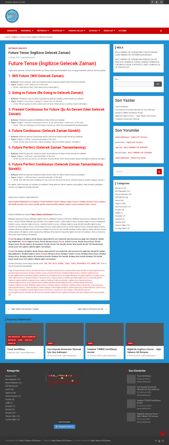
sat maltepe (68, 290)
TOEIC (73, 263)
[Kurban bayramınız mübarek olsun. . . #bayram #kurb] (69, 403)
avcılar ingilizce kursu (16, 275)
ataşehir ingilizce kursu (89, 273)
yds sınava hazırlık (97, 292)
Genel (117, 200)
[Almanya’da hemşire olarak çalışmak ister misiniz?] (69, 397)
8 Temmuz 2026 (133, 356)
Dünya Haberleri (121, 194)
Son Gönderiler (137, 370)
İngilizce (22, 48)
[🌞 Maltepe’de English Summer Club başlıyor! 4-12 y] (78, 397)
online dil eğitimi (32, 287)
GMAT (93, 263)
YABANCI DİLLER (75, 31)
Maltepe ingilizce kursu (38, 285)
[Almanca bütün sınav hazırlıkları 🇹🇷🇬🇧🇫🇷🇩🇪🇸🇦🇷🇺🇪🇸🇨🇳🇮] (59, 397)
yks (9, 295)
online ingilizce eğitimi (59, 287)
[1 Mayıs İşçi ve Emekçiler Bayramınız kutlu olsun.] (78, 409)
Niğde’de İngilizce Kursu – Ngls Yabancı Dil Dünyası (135, 116)
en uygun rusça (98, 275)
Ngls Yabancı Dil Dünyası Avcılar (90, 309)
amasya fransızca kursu (55, 270)
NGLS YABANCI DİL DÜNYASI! (136, 147)
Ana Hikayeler (120, 191)
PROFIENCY (81, 263)
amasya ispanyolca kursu (18, 273)
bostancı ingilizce (32, 275)
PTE (88, 263)
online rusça (100, 287)
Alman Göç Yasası (138, 158)
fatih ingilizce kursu (16, 278)
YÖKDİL (61, 263)
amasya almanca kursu (22, 270)
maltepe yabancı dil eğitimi (58, 285)
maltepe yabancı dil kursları (79, 285)
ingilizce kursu (33, 280)
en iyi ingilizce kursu (54, 275)
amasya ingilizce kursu (95, 270)
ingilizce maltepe (46, 280)
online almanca (97, 285)
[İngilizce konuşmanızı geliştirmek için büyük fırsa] (50, 392)
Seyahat (118, 219)
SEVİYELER (57, 31)
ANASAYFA (12, 31)
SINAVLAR (108, 31)
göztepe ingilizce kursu (80, 278)
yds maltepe (84, 292)
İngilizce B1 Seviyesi (139, 137)
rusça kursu (58, 290)
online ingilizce (44, 287)
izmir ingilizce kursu (34, 283)
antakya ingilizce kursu (71, 273)
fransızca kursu (44, 278)
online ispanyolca (75, 287)
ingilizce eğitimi (22, 280)
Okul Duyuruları (121, 207)
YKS (50, 263)
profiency (49, 290)
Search (159, 171)
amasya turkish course (38, 273)
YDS (45, 263)
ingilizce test (73, 280)
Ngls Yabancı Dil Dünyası (62, 440)
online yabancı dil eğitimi (17, 290)
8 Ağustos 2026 (13, 352)
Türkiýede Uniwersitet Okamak (127, 119)
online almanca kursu (16, 287)
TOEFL (67, 263)
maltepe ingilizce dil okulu (18, 285)
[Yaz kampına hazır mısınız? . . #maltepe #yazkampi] (69, 409)
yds (77, 292)
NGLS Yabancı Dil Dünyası (30, 440)
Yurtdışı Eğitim (121, 228)
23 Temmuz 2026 (94, 356)
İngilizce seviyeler (61, 280)
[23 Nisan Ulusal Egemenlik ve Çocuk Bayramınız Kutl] (50, 415)
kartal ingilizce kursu (64, 283)
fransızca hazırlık (31, 278)
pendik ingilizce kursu (36, 290)
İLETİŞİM (122, 31)
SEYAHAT (93, 31)
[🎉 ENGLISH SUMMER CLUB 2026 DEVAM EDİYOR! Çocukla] (78, 392)
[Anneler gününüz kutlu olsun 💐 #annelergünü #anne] (59, 409)
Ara (116, 79)
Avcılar (11, 239)
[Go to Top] (162, 433)
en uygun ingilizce (85, 275)
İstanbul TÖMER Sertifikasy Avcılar (129, 113)
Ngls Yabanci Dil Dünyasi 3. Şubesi (25, 309)
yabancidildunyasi (28, 57)
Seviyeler (118, 216)
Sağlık (117, 213)
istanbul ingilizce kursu (17, 283)
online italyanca (89, 287)
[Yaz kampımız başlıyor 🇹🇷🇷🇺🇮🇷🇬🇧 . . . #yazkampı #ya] (59, 403)
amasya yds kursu (54, 273)
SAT (98, 263)
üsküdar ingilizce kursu (53, 292)
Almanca (118, 188)
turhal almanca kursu (81, 290)
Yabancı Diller (120, 225)
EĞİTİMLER (42, 31)
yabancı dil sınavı (68, 292)
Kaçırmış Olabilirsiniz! (19, 319)
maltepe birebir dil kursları (83, 283)
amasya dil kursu (38, 270)
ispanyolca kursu (85, 280)
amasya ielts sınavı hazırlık (75, 270)
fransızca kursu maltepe (60, 278)
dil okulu (43, 275)
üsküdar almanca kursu (34, 292)
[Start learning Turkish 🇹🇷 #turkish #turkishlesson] (50, 409)
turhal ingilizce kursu (16, 292)
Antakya (11, 251)
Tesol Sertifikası (121, 106)
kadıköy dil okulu (49, 283)
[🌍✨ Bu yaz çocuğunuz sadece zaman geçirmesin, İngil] (50, 403)
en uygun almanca (70, 275)
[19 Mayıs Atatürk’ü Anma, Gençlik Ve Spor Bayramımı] (78, 403)
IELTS (54, 263)
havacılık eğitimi (96, 278)
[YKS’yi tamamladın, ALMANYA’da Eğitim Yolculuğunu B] (50, 397)
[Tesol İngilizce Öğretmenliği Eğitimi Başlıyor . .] (59, 392)
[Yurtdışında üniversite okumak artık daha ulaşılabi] (69, 392)
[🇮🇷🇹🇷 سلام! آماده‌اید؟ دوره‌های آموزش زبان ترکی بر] (78, 415)
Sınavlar (118, 222)
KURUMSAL (26, 31)
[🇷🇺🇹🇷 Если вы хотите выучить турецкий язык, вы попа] (59, 415)
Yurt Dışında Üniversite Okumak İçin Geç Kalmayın (135, 110)
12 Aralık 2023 (14, 57)
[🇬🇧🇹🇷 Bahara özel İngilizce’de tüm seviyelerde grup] (69, 415)
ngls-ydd (118, 147)
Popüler (118, 210)
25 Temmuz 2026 (54, 356)
